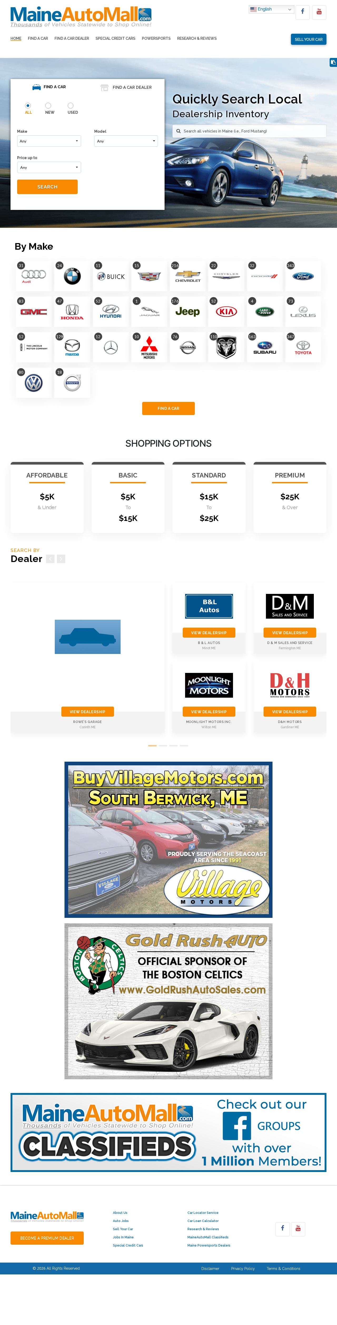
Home (16, 39)
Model (100, 131)
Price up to (27, 158)
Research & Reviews (197, 39)
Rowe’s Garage (87, 722)
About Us (120, 1213)
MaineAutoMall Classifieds (208, 1237)
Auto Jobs (121, 1221)
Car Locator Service (203, 1213)
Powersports (156, 39)
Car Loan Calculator (203, 1221)
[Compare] (333, 62)
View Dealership (88, 712)
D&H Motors (290, 722)
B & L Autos (209, 643)
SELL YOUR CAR (309, 39)
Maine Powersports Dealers (208, 1245)
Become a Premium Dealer (47, 1238)
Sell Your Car (123, 1229)
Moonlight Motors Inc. (209, 722)
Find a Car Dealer (71, 39)
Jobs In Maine (123, 1237)
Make (22, 131)
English (264, 9)
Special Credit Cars (115, 39)
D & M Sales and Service (290, 643)
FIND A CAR (168, 408)
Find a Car (38, 39)
